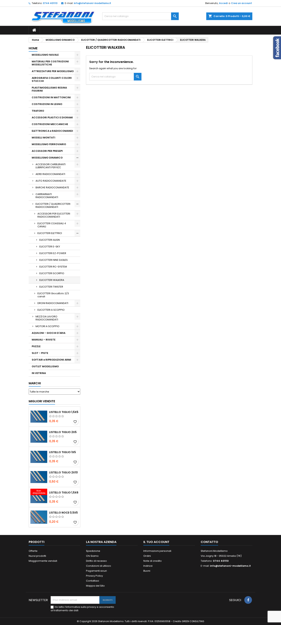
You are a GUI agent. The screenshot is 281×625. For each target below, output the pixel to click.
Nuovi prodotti (37, 556)
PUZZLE (36, 346)
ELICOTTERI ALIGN (49, 240)
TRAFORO (38, 111)
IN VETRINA (39, 373)
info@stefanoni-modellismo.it (92, 3)
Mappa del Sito (95, 586)
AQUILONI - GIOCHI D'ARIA (48, 333)
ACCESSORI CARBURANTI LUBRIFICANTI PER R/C (51, 166)
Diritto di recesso (96, 561)
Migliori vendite (42, 401)
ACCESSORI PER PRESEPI (47, 151)
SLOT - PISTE (40, 353)
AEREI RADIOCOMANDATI (50, 174)
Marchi (35, 383)
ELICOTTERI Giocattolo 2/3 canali (53, 295)
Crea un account (241, 3)
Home (33, 48)
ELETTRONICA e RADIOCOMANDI (52, 131)
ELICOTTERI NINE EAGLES (53, 260)
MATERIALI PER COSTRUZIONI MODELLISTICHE (50, 63)
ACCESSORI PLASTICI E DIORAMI (52, 117)
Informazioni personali (157, 551)
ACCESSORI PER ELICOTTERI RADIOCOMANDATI (53, 215)
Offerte (33, 551)
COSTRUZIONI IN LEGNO (47, 104)
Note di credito (152, 561)
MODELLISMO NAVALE (45, 55)
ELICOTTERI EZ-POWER (52, 253)
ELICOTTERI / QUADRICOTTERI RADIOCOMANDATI (53, 205)
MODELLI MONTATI (43, 137)
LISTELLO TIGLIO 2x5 (63, 432)
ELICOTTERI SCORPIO (51, 273)
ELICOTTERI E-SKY (49, 246)
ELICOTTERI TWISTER (51, 287)
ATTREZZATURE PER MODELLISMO (53, 71)
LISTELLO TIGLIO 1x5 (62, 452)
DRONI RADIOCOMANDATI (52, 303)
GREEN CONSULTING (193, 621)
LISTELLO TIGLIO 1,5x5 (63, 412)
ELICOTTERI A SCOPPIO (51, 310)
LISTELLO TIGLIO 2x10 (63, 472)
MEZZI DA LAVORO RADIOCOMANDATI (47, 318)
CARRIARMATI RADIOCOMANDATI (47, 195)
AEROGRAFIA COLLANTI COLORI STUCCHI (52, 79)
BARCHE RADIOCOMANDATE (52, 187)
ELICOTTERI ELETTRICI (49, 233)
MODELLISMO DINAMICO (47, 157)
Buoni (146, 571)
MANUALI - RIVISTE (43, 339)
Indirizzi (148, 566)
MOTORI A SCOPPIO (47, 326)
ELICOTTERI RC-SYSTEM (53, 266)
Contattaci (92, 581)
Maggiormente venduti (43, 561)
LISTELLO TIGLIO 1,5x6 (63, 492)
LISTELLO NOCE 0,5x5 (63, 512)
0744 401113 (50, 3)
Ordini (147, 556)
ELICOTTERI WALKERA (51, 280)
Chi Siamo (92, 556)
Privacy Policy (94, 576)
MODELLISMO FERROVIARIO (49, 144)
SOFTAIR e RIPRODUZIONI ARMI (51, 360)
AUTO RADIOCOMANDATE (51, 181)
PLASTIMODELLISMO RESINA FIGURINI (49, 89)
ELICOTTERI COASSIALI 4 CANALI (51, 225)
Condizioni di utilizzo (98, 566)
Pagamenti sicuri (96, 571)
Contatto (209, 542)
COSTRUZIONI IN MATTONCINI (51, 97)
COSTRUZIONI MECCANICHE (50, 124)
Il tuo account (156, 542)
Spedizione (93, 551)
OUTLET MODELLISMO (45, 366)
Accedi (223, 3)
